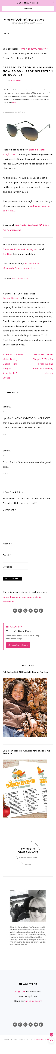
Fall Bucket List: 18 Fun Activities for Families (25, 672)
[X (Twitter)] (31, 611)
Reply (6, 434)
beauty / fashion (17, 278)
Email (7, 555)
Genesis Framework (43, 1039)
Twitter (7, 253)
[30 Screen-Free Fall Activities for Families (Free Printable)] (28, 789)
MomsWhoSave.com (24, 20)
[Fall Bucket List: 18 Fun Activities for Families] (28, 708)
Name (7, 543)
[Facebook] (15, 611)
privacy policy (33, 1000)
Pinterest (8, 249)
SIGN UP (20, 991)
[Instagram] (25, 611)
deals (26, 278)
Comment (9, 509)
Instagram (32, 249)
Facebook (19, 249)
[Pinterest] (20, 611)
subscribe (28, 8)
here (14, 102)
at (3, 412)
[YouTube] (36, 611)
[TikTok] (41, 611)
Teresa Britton (11, 297)
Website (7, 566)
